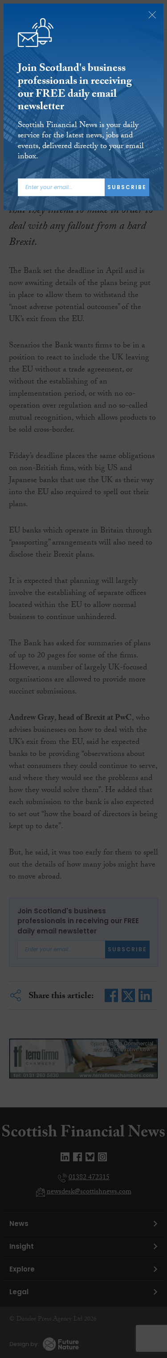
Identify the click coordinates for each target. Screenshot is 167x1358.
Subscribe (127, 187)
